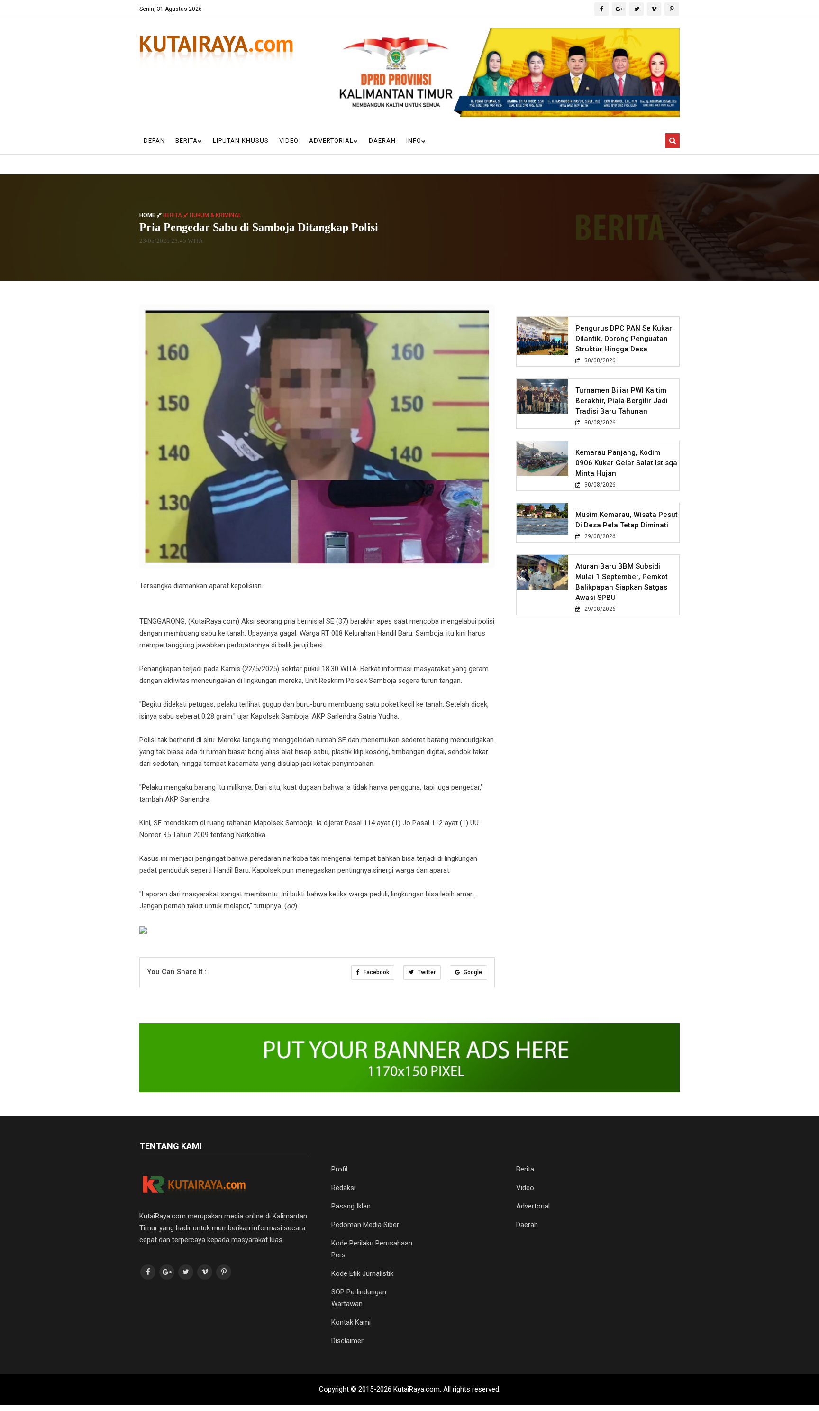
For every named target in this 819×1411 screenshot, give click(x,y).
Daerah (382, 140)
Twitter (426, 972)
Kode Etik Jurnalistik (362, 1273)
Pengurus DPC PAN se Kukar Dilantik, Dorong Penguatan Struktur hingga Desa (623, 338)
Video (289, 140)
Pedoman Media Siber (365, 1224)
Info (413, 140)
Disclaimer (347, 1341)
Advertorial (331, 140)
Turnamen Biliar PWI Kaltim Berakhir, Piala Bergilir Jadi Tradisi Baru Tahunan (621, 400)
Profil (339, 1169)
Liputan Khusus (241, 140)
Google (472, 972)
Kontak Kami (351, 1322)
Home (148, 215)
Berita (186, 140)
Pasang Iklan (351, 1206)
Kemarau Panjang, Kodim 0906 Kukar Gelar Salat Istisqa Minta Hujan (626, 463)
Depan (154, 140)
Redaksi (343, 1187)
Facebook (375, 972)
